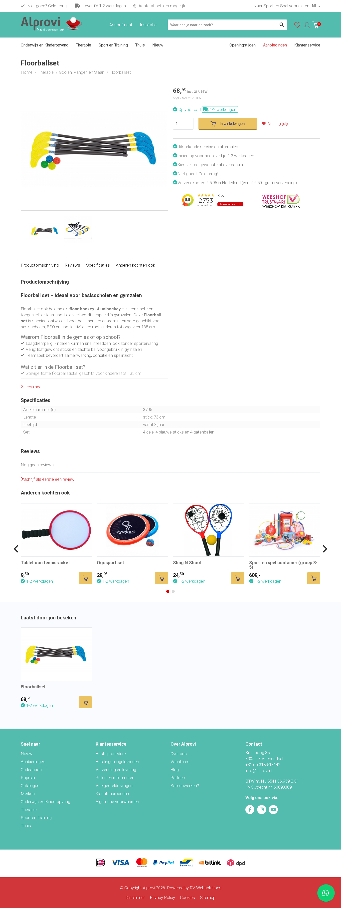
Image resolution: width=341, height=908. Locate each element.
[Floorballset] (94, 90)
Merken (28, 793)
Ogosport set (110, 562)
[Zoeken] (281, 24)
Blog (174, 769)
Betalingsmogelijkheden (117, 761)
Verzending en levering (116, 769)
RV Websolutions (205, 887)
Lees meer (33, 386)
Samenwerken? (184, 785)
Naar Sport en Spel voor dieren (281, 5)
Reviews (72, 265)
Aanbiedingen (33, 761)
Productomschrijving (40, 265)
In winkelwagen (232, 123)
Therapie (29, 809)
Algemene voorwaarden (117, 801)
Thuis (26, 825)
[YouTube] (273, 809)
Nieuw (26, 753)
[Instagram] (261, 809)
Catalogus (30, 785)
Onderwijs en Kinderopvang (45, 801)
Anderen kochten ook (135, 265)
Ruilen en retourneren (115, 777)
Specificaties (98, 265)
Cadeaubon (31, 769)
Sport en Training (36, 817)
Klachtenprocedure (113, 793)
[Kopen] (85, 578)
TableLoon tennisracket (45, 562)
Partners (178, 777)
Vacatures (179, 761)
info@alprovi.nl (258, 770)
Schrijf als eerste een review (48, 479)
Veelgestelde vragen (114, 785)
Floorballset (33, 686)
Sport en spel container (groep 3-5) (283, 565)
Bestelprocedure (111, 753)
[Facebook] (249, 809)
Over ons (178, 753)
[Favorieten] (297, 26)
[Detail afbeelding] (78, 229)
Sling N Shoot (187, 562)
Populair (28, 777)
